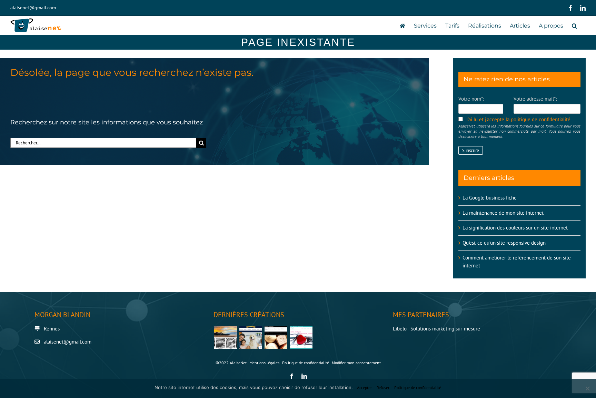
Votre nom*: (471, 98)
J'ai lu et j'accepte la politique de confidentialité (518, 119)
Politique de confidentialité (305, 362)
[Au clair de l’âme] (225, 337)
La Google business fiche (490, 197)
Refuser (383, 387)
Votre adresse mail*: (535, 98)
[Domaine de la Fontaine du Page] (250, 337)
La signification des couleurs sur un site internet (515, 227)
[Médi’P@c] (301, 337)
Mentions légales (264, 362)
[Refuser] (587, 388)
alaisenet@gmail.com (33, 7)
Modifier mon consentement (356, 362)
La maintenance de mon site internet (503, 213)
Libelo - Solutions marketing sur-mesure (436, 328)
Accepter (364, 387)
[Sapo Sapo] (276, 337)
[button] (574, 25)
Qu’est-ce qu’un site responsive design (504, 242)
